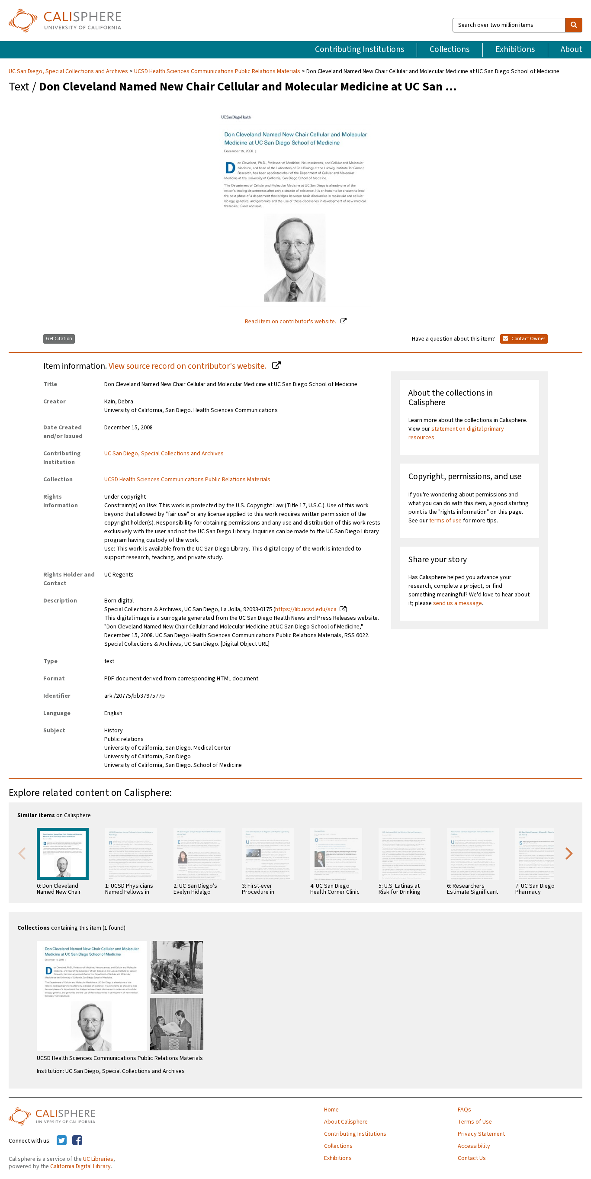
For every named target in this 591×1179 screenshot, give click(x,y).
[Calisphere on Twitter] (62, 1141)
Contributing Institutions (359, 49)
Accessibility (474, 1146)
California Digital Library (80, 1166)
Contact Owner (528, 338)
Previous (21, 852)
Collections (449, 49)
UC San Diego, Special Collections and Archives (69, 71)
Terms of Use (475, 1122)
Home (331, 1110)
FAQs (464, 1110)
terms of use (445, 520)
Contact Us (472, 1158)
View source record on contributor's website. (188, 366)
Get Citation (59, 338)
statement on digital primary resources (456, 433)
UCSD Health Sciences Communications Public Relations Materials (217, 71)
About (571, 49)
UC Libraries (98, 1159)
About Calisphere (346, 1122)
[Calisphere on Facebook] (77, 1141)
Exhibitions (515, 49)
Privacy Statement (481, 1134)
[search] (573, 25)
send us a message (457, 603)
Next (569, 852)
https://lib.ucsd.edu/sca (306, 609)
